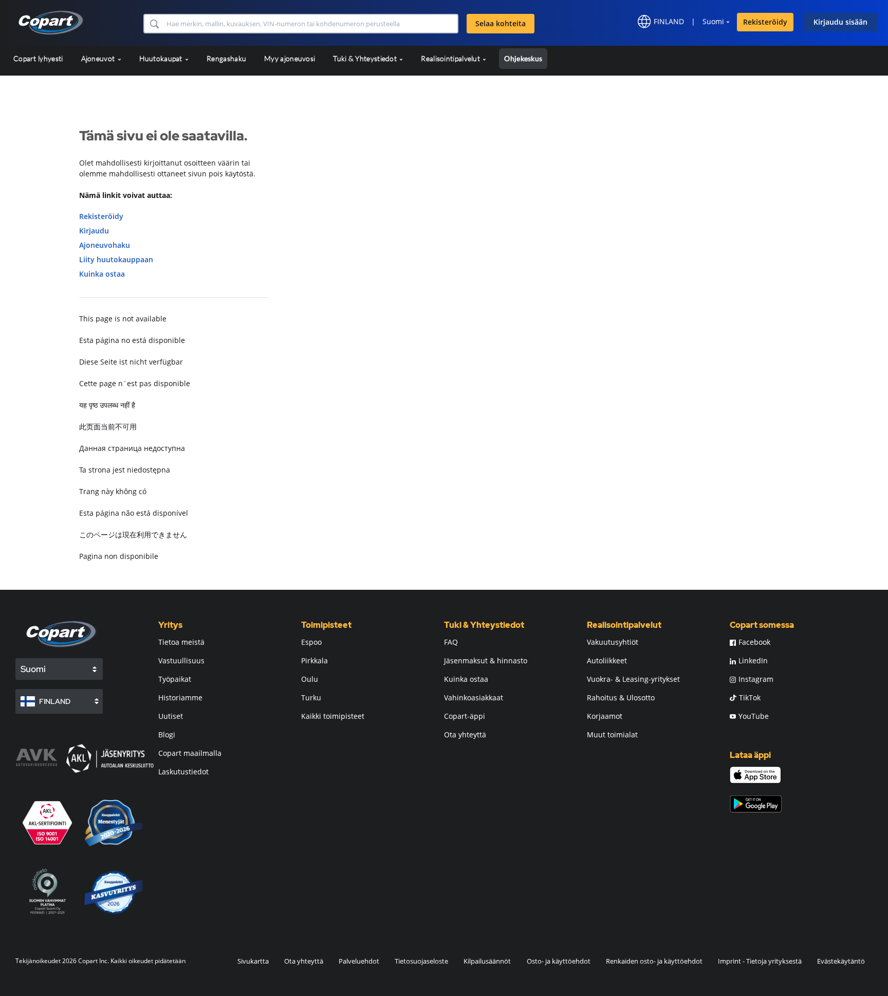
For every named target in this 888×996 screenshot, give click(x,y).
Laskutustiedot (183, 771)
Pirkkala (314, 660)
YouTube (753, 716)
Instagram (755, 679)
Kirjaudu (94, 231)
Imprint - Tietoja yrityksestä (760, 961)
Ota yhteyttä (465, 734)
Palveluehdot (359, 961)
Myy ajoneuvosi (289, 58)
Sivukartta (253, 961)
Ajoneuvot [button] (99, 58)
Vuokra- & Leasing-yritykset (633, 679)
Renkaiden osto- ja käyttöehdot (654, 961)
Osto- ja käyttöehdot (558, 961)
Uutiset (170, 716)
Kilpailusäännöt (487, 961)
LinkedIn (753, 660)
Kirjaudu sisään (840, 22)
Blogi (166, 734)
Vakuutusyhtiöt (612, 642)
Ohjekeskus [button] (523, 58)
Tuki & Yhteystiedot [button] (365, 58)
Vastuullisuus (181, 660)
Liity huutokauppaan (116, 259)
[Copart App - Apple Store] (755, 775)
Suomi (713, 21)
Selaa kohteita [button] (500, 23)
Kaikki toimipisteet (332, 716)
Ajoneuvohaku (104, 245)
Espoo (311, 642)
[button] (153, 23)
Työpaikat (174, 679)
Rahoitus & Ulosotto (621, 697)
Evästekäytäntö (841, 961)
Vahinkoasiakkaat (473, 697)
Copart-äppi (464, 716)
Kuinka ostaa (102, 274)
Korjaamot (604, 716)
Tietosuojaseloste (421, 961)
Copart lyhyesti (38, 58)
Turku (311, 697)
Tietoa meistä (181, 642)
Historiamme (180, 697)
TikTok (750, 697)
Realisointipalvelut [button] (451, 58)
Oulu (309, 679)
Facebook (754, 642)
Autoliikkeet (607, 660)
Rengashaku (226, 58)
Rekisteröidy (765, 22)
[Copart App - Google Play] (756, 803)
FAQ (451, 642)
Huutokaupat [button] (161, 58)
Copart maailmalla (189, 753)
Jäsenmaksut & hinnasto (485, 660)
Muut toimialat (612, 734)
